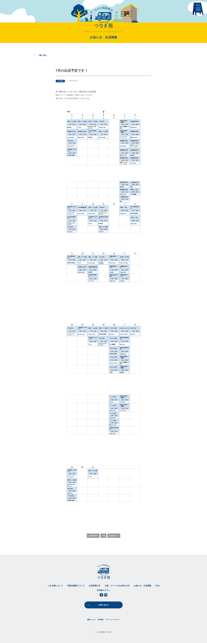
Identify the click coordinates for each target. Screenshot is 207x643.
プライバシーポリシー (112, 619)
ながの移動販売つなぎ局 (103, 17)
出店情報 (60, 81)
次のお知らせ (113, 536)
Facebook (101, 595)
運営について (91, 619)
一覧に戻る (42, 55)
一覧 (103, 536)
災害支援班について (76, 586)
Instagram (105, 595)
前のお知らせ (94, 536)
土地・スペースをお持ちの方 (117, 586)
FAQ (157, 586)
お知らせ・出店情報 (142, 586)
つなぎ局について (55, 586)
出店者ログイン (103, 590)
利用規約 (101, 619)
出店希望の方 (94, 586)
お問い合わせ (103, 605)
